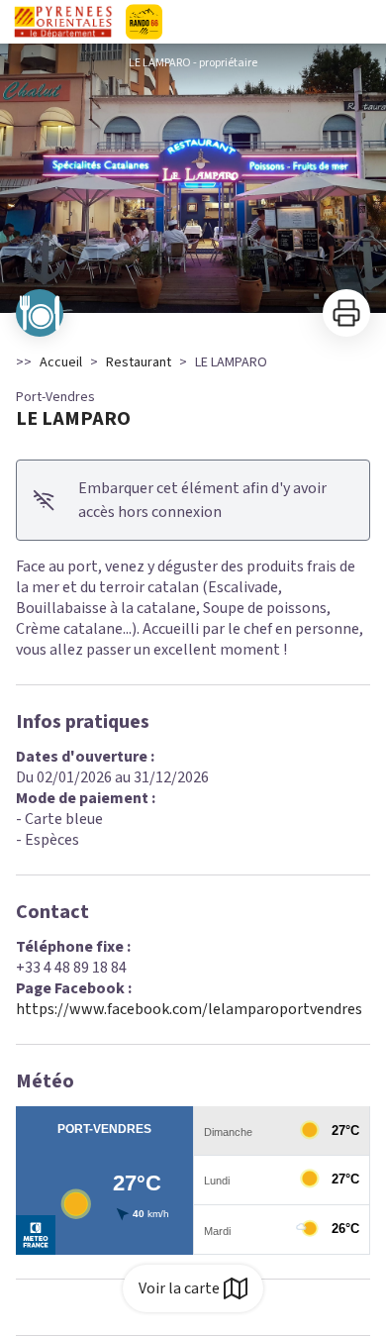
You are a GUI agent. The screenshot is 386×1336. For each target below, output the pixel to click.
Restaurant (138, 362)
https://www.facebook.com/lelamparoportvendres (189, 1009)
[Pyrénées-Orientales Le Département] (193, 22)
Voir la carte (179, 1288)
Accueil (61, 362)
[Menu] (364, 22)
